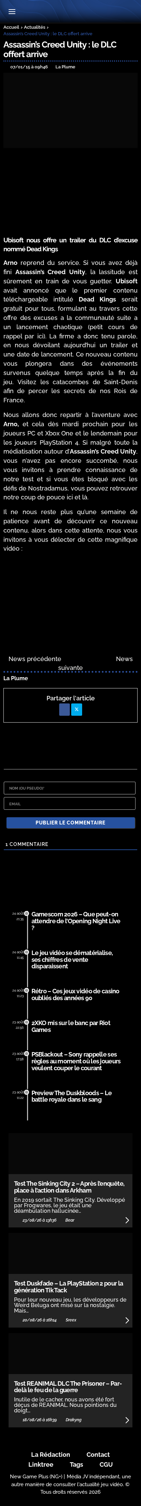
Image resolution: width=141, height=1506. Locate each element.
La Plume (15, 678)
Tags (76, 1464)
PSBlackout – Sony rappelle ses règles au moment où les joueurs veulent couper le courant (76, 1061)
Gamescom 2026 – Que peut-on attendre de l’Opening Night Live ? (75, 921)
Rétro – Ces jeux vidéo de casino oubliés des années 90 (75, 994)
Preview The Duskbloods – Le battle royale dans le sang (71, 1096)
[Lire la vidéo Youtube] (70, 596)
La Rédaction (50, 1454)
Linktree (40, 1464)
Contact (98, 1454)
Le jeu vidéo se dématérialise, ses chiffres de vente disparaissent (72, 959)
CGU (106, 1464)
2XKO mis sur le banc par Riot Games (70, 1026)
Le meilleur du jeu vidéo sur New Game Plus (70, 12)
